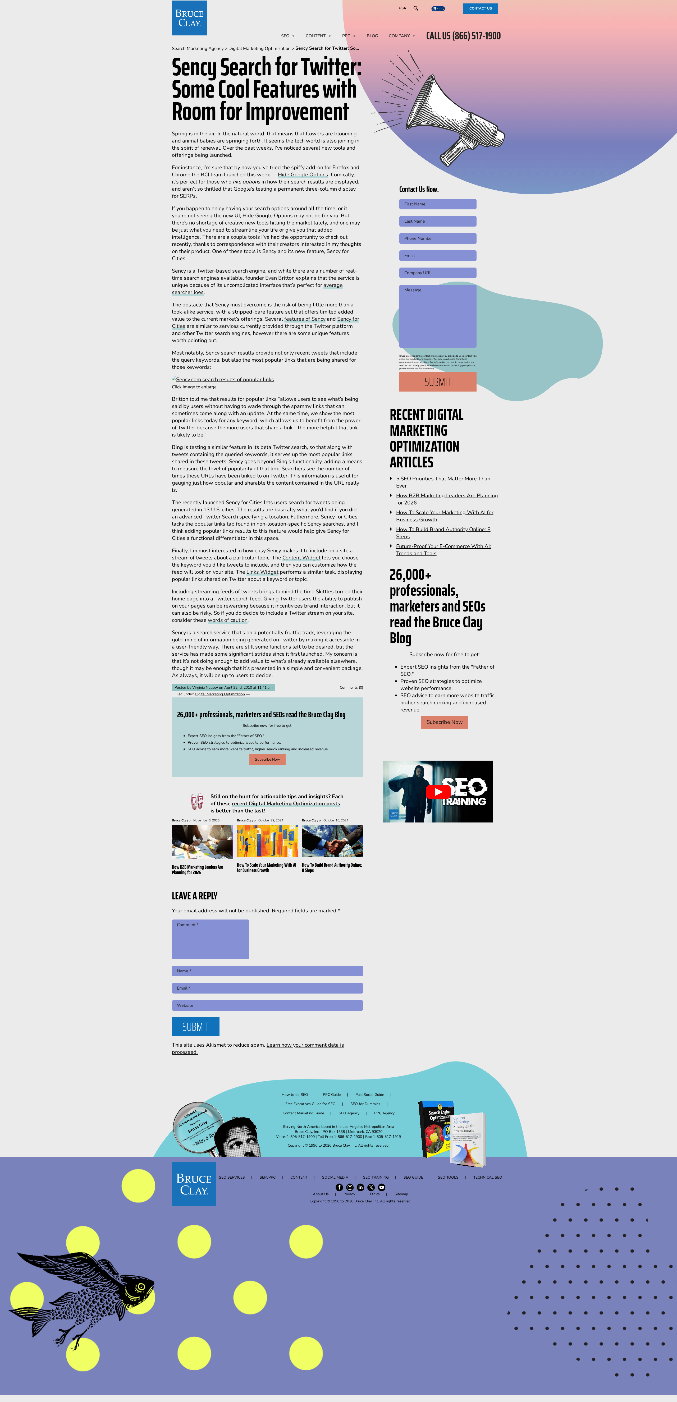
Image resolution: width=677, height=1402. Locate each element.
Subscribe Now (267, 759)
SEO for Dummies (365, 1103)
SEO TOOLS (448, 1177)
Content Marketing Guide (303, 1113)
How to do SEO (295, 1094)
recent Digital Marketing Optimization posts (286, 803)
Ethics (375, 1194)
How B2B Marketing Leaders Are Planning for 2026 (197, 869)
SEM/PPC (268, 1177)
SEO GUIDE (413, 1177)
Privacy (349, 1194)
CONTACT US (480, 8)
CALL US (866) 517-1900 (463, 36)
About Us (321, 1194)
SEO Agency (349, 1113)
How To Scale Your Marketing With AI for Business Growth (266, 867)
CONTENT (316, 36)
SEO (285, 36)
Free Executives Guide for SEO (310, 1103)
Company (399, 36)
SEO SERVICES (232, 1177)
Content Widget (301, 557)
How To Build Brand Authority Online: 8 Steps (332, 867)
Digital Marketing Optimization (220, 694)
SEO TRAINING (376, 1177)
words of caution (228, 620)
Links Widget (262, 572)
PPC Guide (332, 1094)
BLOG (372, 36)
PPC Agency (384, 1113)
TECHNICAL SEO (487, 1177)
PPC (346, 36)
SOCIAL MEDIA (335, 1177)
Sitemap (401, 1194)
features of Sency (305, 319)
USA (402, 8)
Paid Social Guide (369, 1094)
